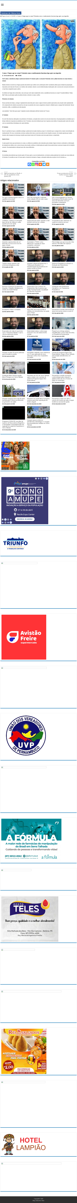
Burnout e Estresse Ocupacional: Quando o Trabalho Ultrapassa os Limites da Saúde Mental (12, 288)
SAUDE (13, 16)
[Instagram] (36, 164)
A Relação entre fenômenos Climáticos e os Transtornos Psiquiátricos (60, 288)
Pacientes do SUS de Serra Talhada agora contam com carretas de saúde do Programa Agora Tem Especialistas (38, 378)
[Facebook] (29, 164)
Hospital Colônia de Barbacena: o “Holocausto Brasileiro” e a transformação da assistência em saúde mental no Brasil (37, 266)
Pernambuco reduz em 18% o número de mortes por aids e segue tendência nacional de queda (63, 400)
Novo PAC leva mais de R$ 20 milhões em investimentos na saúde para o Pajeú (38, 311)
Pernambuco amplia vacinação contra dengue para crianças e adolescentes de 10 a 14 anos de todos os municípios (62, 378)
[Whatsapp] (33, 164)
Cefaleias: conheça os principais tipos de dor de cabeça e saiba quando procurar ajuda (12, 222)
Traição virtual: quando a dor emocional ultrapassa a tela (11, 264)
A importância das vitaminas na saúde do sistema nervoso (61, 221)
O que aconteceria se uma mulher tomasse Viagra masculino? (65, 174)
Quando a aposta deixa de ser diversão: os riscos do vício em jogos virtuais (11, 243)
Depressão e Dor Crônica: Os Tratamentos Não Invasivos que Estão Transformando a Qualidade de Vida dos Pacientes (37, 289)
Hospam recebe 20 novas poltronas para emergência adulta (13, 353)
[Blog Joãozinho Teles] (38, 0)
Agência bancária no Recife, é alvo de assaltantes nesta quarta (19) (13, 174)
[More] (47, 164)
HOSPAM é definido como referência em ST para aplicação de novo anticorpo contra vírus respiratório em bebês (38, 355)
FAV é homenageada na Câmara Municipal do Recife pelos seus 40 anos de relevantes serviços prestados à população (62, 200)
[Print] (40, 164)
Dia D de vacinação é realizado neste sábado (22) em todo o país (37, 198)
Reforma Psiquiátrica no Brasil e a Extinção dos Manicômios (62, 264)
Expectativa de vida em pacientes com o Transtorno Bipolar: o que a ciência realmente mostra (12, 332)
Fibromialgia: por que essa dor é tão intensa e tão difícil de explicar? (63, 242)
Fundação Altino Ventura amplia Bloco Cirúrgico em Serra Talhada (12, 376)
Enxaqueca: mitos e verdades (11, 309)
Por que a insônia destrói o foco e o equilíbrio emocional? (13, 198)
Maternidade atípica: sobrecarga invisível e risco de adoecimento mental (37, 332)
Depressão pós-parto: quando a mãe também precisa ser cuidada (38, 221)
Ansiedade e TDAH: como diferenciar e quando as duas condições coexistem (36, 243)
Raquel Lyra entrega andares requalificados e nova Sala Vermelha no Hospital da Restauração (63, 332)
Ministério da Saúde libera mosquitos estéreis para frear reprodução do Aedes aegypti (38, 400)
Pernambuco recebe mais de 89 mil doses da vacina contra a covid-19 (63, 310)
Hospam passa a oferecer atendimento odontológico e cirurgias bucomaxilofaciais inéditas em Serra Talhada (38, 422)
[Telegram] (44, 164)
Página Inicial (5, 16)
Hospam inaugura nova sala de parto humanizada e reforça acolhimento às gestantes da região (13, 400)
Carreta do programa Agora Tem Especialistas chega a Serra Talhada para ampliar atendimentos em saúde (63, 355)
